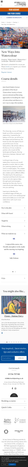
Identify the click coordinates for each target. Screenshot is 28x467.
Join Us (21, 358)
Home (2, 22)
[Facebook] (12, 388)
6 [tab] (18, 342)
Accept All (12, 464)
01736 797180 (14, 374)
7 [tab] (21, 342)
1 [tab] (13, 272)
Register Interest (6, 72)
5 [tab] (16, 342)
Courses (9, 22)
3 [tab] (11, 342)
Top (14, 395)
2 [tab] (15, 272)
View (25, 46)
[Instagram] (15, 388)
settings (16, 461)
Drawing (15, 22)
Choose (4, 464)
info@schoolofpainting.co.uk (14, 378)
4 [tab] (14, 342)
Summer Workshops (14, 17)
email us (8, 66)
